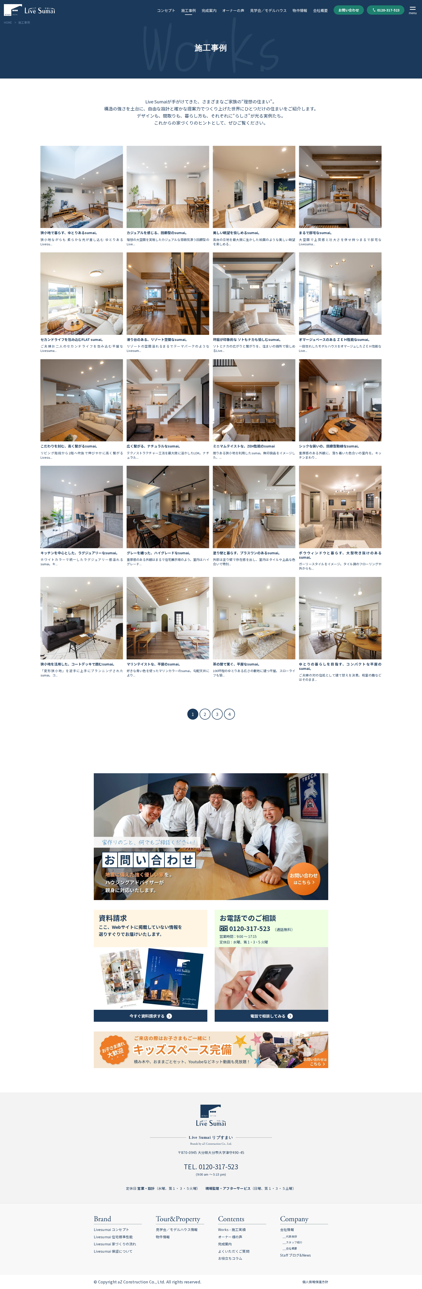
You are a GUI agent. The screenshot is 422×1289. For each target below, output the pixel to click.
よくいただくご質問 (234, 1251)
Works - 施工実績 (232, 1229)
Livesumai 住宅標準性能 (113, 1236)
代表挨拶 (291, 1236)
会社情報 (287, 1229)
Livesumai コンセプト (111, 1229)
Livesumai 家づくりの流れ (115, 1243)
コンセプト (166, 10)
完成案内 (209, 10)
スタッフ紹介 (294, 1242)
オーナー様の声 (230, 1236)
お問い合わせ (348, 10)
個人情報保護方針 (315, 1281)
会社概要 (320, 10)
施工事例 (188, 10)
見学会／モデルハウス (268, 10)
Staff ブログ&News (295, 1255)
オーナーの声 (233, 10)
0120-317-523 (388, 10)
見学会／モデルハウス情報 (177, 1229)
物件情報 (300, 10)
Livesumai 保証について (113, 1251)
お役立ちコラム (230, 1258)
